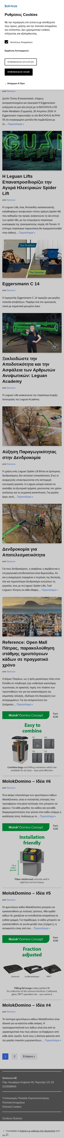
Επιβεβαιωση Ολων (19, 72)
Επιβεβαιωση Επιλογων (21, 62)
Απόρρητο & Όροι (16, 83)
